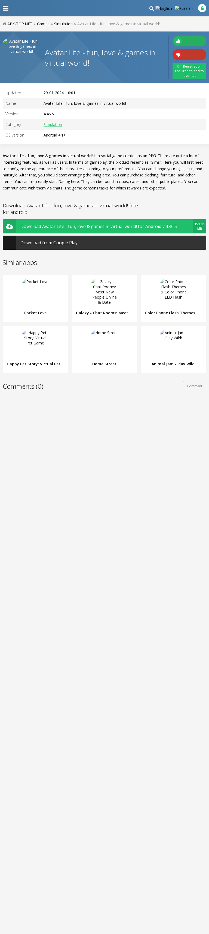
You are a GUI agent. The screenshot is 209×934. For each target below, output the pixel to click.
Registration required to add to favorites (189, 71)
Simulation (53, 124)
